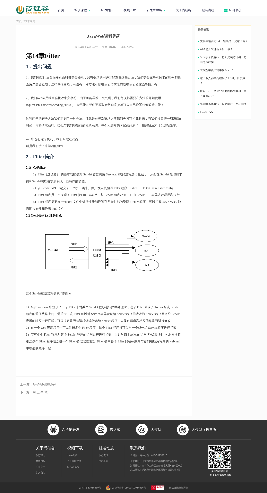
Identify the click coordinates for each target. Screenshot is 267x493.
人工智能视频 (74, 461)
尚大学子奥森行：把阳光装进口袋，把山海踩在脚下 (223, 60)
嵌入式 (115, 430)
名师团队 (107, 10)
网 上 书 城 (33, 392)
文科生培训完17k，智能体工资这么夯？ (224, 41)
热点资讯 (103, 455)
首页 (61, 10)
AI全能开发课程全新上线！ (216, 49)
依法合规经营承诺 (178, 487)
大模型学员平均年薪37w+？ (217, 70)
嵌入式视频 (73, 466)
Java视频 (72, 455)
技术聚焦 (29, 21)
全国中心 (235, 10)
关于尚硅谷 (183, 10)
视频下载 (130, 10)
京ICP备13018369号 (90, 487)
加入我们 (40, 472)
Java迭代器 (206, 112)
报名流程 (208, 10)
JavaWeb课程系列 (38, 384)
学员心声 (40, 466)
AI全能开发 (71, 430)
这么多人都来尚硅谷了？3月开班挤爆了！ (222, 81)
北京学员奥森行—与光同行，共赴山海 (223, 104)
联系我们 (138, 448)
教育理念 (40, 455)
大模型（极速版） (206, 430)
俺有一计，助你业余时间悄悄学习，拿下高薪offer (223, 94)
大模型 (156, 430)
